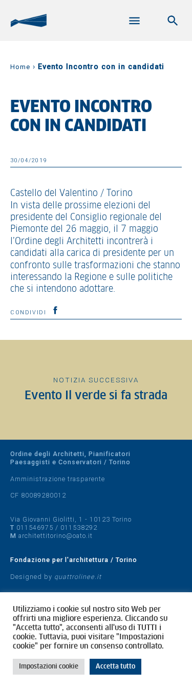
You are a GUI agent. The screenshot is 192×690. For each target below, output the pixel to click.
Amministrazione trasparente (57, 479)
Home (20, 67)
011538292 (78, 527)
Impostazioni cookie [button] (48, 666)
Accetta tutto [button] (115, 666)
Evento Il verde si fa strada (96, 396)
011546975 (34, 527)
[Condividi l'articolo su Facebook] (55, 310)
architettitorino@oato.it (55, 536)
